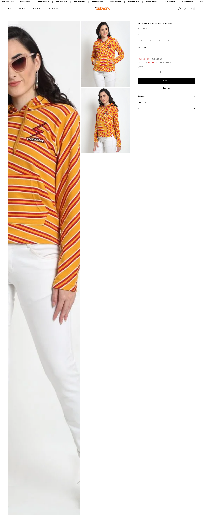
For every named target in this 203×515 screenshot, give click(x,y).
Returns (140, 109)
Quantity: (141, 67)
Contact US (142, 102)
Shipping (151, 62)
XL (169, 41)
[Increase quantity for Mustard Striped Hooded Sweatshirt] (160, 72)
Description (142, 96)
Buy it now (166, 88)
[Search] (179, 8)
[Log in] (185, 8)
